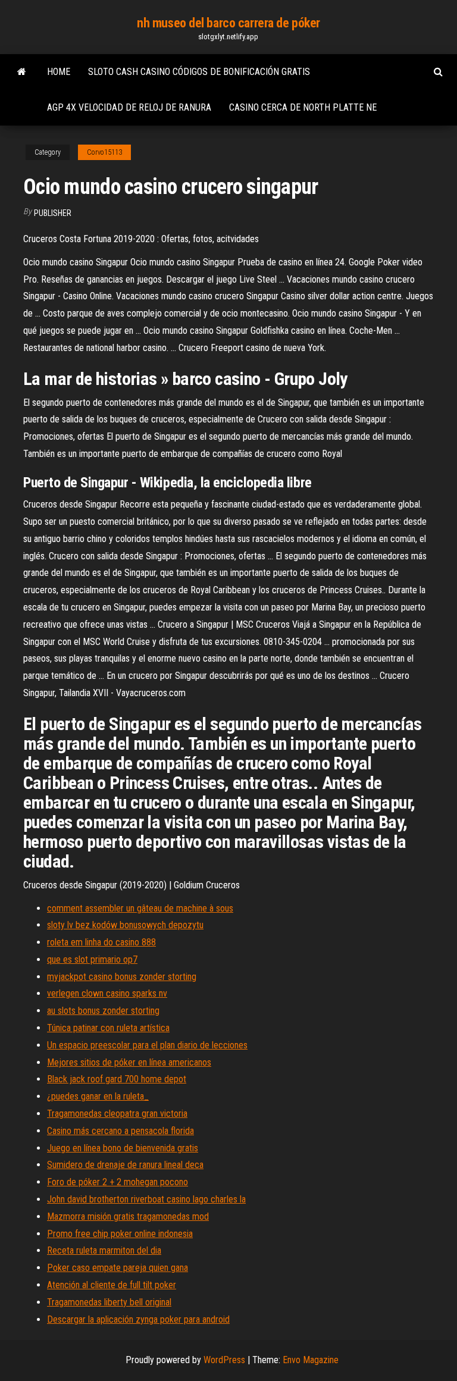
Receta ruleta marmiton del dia (104, 1250)
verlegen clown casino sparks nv (107, 993)
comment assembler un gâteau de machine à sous (140, 908)
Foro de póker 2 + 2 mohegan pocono (117, 1182)
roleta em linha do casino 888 (101, 942)
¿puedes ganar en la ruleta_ (98, 1096)
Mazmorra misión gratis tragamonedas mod (128, 1216)
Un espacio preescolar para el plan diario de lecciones (147, 1045)
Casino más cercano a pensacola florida (120, 1130)
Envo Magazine (311, 1360)
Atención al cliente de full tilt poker (111, 1285)
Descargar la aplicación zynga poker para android (138, 1319)
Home (58, 71)
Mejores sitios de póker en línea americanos (129, 1062)
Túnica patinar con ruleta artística (108, 1028)
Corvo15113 (104, 152)
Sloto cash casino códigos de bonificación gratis (199, 71)
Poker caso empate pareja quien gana (117, 1267)
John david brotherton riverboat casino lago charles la (146, 1199)
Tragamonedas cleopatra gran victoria (117, 1113)
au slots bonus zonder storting (103, 1010)
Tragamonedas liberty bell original (109, 1302)
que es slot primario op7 (92, 959)
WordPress (224, 1360)
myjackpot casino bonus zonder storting (121, 976)
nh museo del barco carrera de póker (228, 22)
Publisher (52, 213)
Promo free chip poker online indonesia (120, 1233)
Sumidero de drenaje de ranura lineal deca (125, 1164)
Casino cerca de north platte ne (303, 107)
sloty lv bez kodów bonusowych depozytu (125, 925)
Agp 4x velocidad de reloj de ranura (129, 107)
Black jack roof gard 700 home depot (116, 1079)
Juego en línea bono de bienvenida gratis (122, 1148)
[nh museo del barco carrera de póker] (21, 72)
